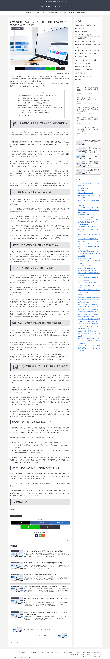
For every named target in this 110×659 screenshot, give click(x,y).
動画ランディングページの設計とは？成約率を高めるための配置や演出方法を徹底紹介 (87, 119)
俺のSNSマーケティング (86, 654)
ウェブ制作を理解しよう (17, 515)
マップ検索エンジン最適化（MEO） (82, 652)
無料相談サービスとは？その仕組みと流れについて (34, 110)
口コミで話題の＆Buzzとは (86, 268)
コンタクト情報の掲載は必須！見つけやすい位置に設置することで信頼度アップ (40, 107)
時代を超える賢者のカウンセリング (89, 251)
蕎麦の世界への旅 (83, 214)
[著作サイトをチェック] (36, 535)
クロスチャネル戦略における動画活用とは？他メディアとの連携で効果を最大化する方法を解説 (87, 109)
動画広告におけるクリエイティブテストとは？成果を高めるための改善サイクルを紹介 (87, 98)
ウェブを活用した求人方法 (36, 652)
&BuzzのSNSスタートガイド (87, 244)
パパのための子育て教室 (85, 193)
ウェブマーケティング (23, 652)
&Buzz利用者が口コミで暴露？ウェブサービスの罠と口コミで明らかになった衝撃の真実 (89, 326)
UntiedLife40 (82, 212)
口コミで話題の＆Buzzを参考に (88, 270)
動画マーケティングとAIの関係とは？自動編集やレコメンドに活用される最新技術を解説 (87, 88)
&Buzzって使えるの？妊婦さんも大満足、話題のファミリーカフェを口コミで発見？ (89, 348)
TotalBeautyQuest (83, 224)
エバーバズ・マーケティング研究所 (89, 207)
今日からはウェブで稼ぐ (73, 654)
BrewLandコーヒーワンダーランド (88, 210)
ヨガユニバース (83, 188)
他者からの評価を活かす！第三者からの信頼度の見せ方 (34, 100)
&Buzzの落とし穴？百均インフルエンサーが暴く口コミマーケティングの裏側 (89, 292)
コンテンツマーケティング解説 (64, 652)
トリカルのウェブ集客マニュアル (88, 219)
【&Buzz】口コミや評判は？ (87, 265)
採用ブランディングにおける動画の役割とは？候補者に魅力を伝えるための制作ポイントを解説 (87, 129)
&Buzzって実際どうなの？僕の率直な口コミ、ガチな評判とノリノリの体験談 (89, 285)
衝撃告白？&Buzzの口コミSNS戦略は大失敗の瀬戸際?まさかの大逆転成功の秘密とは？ (89, 299)
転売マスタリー (83, 205)
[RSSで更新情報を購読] (43, 535)
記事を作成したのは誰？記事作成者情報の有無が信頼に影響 (35, 105)
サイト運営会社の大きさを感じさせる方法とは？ (32, 98)
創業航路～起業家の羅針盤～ (87, 222)
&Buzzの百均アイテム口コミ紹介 (88, 241)
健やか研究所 (82, 190)
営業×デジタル (97, 654)
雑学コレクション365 (84, 258)
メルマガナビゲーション (85, 217)
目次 (38, 92)
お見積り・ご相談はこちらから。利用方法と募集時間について (37, 112)
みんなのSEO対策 (96, 652)
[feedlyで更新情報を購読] (40, 535)
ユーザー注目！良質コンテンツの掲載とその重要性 (33, 103)
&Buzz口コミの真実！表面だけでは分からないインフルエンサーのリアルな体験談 (89, 341)
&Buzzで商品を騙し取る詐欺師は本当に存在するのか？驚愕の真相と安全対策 (89, 333)
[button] (60, 68)
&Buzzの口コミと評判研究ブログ (88, 239)
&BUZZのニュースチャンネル (87, 227)
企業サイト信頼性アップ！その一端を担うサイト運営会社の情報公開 (37, 95)
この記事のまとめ (24, 115)
